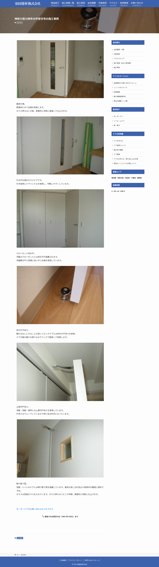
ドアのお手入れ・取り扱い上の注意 (126, 159)
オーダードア (118, 116)
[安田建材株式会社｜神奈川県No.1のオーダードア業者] (28, 4)
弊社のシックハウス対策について (125, 163)
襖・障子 (117, 125)
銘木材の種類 (118, 150)
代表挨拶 (117, 54)
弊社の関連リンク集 (120, 101)
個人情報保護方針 (120, 96)
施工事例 (19, 22)
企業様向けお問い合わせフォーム (125, 83)
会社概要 (63, 560)
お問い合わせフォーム (92, 560)
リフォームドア (119, 121)
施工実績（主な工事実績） (123, 63)
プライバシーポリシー (75, 560)
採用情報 (117, 92)
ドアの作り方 (118, 141)
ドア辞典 (117, 154)
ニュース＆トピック (120, 87)
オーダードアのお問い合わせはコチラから (34, 508)
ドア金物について (120, 145)
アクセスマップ (119, 58)
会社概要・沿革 (119, 49)
